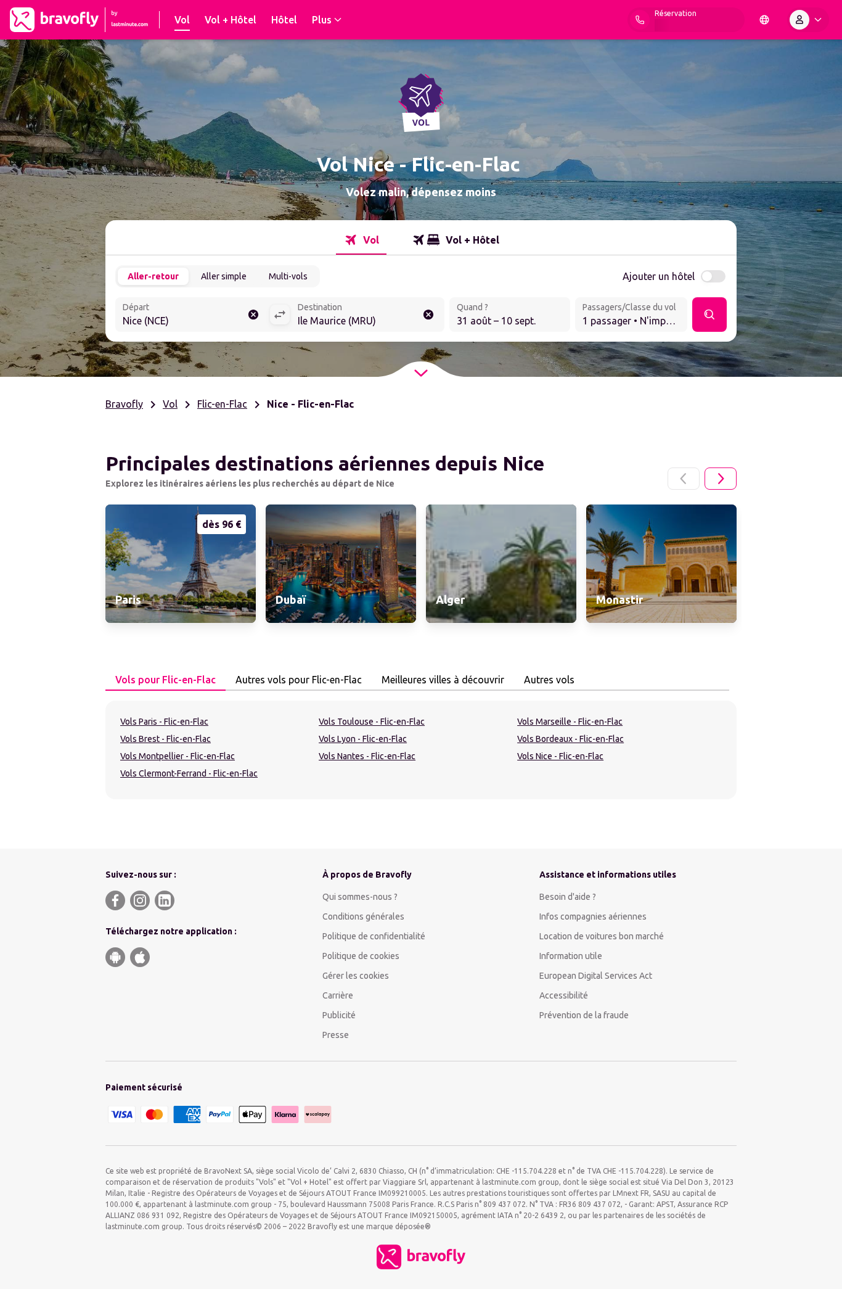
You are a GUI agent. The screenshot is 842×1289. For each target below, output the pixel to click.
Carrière (337, 995)
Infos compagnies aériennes (593, 916)
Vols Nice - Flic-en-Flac (560, 756)
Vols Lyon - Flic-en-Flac (363, 739)
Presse (335, 1035)
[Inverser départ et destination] (280, 314)
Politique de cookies (360, 956)
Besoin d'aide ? (567, 897)
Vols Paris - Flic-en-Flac (164, 722)
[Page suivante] (721, 478)
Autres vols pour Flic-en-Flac (298, 679)
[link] (180, 563)
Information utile (570, 956)
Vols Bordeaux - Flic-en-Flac (570, 739)
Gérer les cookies (355, 976)
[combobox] (192, 316)
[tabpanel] (421, 750)
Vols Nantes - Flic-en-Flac (367, 756)
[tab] (361, 240)
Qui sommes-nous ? (360, 897)
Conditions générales (363, 916)
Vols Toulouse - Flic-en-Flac (372, 722)
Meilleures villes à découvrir (443, 679)
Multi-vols (288, 276)
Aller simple (224, 276)
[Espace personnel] (808, 19)
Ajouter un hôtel (659, 276)
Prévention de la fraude (584, 1015)
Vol (170, 404)
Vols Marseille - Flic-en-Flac (570, 722)
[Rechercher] (709, 314)
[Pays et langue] (764, 19)
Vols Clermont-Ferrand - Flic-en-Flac (189, 773)
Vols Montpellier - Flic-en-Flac (177, 756)
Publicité (339, 1015)
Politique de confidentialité (373, 936)
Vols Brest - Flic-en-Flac (165, 739)
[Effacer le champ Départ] (253, 314)
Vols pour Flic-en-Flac (165, 679)
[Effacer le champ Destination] (428, 314)
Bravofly (124, 404)
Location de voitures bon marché (601, 936)
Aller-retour (153, 276)
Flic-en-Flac (222, 404)
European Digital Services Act (595, 976)
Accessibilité (563, 995)
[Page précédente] (684, 478)
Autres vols (549, 679)
